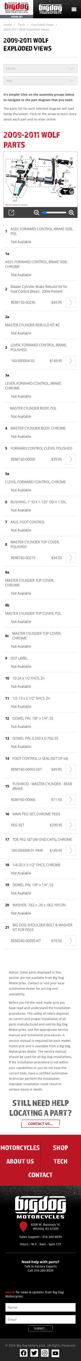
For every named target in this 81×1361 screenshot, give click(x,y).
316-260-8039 (43, 1270)
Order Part (71, 302)
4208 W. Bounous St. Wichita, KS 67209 (45, 1226)
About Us (20, 1161)
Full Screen (11, 212)
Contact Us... (40, 1123)
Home (7, 25)
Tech (21, 25)
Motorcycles (20, 1148)
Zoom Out (36, 212)
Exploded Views (42, 25)
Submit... (40, 1328)
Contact (40, 1175)
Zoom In (71, 212)
